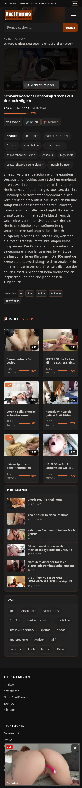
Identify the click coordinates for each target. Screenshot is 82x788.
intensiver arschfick (22, 630)
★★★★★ (12, 301)
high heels (66, 155)
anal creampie (19, 640)
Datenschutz (12, 733)
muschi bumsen (60, 165)
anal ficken (31, 136)
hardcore (15, 649)
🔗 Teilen (32, 122)
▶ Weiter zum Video (41, 85)
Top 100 (9, 703)
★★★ (41, 293)
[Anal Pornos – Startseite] (18, 15)
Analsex (20, 39)
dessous (47, 155)
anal (12, 611)
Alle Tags (9, 710)
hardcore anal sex (57, 136)
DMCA (8, 740)
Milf (53, 640)
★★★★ (55, 293)
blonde (61, 630)
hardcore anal (51, 611)
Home (7, 39)
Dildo (60, 649)
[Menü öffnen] (73, 15)
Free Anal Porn (48, 3)
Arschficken (10, 3)
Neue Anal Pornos (16, 697)
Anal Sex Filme (28, 3)
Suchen (70, 27)
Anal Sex (15, 620)
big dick (46, 649)
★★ (30, 293)
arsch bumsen (55, 145)
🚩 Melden (51, 122)
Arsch (31, 649)
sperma (45, 630)
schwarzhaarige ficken (21, 155)
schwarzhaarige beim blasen (25, 165)
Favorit (13, 122)
